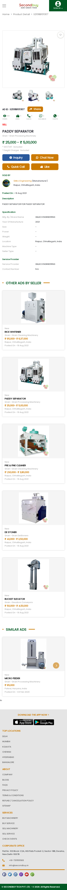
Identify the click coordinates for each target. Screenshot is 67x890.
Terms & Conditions (13, 795)
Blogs (5, 779)
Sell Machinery (10, 828)
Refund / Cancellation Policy (18, 800)
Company (7, 774)
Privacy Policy (10, 790)
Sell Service (8, 833)
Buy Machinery (10, 818)
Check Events (9, 838)
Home (6, 14)
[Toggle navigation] (4, 6)
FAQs (5, 784)
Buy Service (8, 823)
